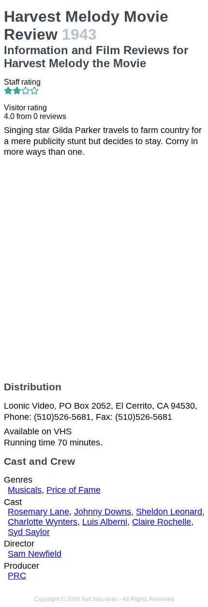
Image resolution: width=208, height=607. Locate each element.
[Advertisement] (104, 269)
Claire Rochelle (161, 522)
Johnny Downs (102, 512)
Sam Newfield (34, 554)
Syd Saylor (29, 532)
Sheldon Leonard (169, 512)
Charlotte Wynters (42, 522)
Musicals (25, 490)
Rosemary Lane (38, 512)
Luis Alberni (104, 522)
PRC (17, 575)
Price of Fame (73, 490)
